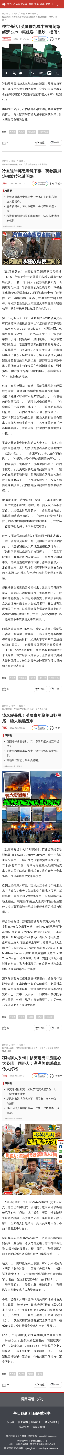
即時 (31, 4)
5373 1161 (22, 1436)
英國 (13, 131)
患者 (33, 678)
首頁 (9, 4)
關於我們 (36, 1422)
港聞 (5, 1076)
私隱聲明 (24, 1427)
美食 (22, 1373)
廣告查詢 (23, 1422)
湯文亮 (32, 131)
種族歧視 (55, 678)
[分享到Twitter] (60, 1156)
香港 (40, 1373)
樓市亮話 (7, 39)
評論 (42, 4)
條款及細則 (38, 1427)
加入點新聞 (50, 1422)
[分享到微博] (60, 1161)
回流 (31, 1373)
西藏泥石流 (21, 4)
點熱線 (10, 1422)
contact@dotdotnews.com (48, 1436)
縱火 (40, 1017)
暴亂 (31, 1017)
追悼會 (50, 1017)
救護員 (23, 678)
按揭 (22, 131)
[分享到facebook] (60, 1146)
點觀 (48, 4)
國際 (5, 183)
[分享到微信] (60, 1151)
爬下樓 (43, 678)
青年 (22, 1017)
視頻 (36, 4)
